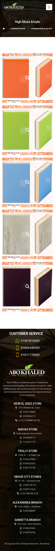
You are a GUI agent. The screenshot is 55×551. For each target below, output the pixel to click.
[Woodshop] (14, 6)
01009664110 (29, 416)
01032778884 (29, 412)
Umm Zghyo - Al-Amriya (29, 506)
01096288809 (29, 511)
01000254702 (29, 532)
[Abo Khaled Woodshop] (4, 29)
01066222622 (29, 463)
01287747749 (29, 467)
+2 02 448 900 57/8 (29, 493)
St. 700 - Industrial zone (29, 481)
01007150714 (29, 485)
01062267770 (29, 442)
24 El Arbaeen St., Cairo (29, 407)
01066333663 (29, 459)
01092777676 (29, 489)
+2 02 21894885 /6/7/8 (29, 420)
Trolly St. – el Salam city (29, 455)
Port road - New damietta (29, 524)
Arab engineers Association (29, 433)
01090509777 (29, 437)
